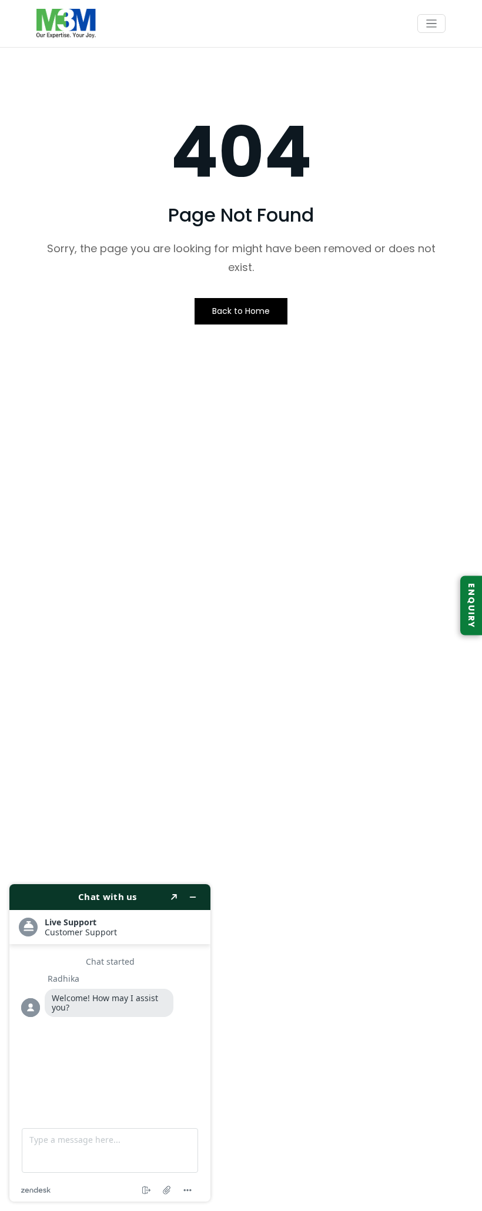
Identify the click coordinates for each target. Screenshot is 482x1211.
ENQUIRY (471, 605)
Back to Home (241, 311)
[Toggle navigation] (431, 24)
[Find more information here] (110, 1043)
